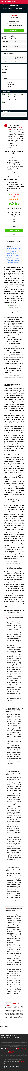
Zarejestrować (13, 30)
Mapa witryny (4, 1039)
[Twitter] (22, 1003)
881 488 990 (21, 1061)
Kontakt (2, 1035)
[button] (24, 1)
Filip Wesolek (15, 1003)
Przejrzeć (14, 234)
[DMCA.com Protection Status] (24, 1066)
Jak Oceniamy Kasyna (16, 1039)
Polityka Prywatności (6, 1037)
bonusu (12, 356)
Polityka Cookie (15, 1037)
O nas (9, 1039)
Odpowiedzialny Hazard (11, 1035)
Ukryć (13, 246)
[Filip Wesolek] (8, 1004)
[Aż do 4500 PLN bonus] (14, 195)
